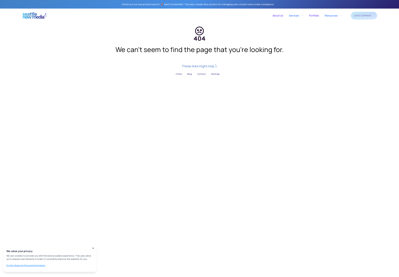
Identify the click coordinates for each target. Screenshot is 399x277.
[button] (296, 16)
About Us (278, 15)
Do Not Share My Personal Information (25, 265)
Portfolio (314, 15)
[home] (34, 16)
